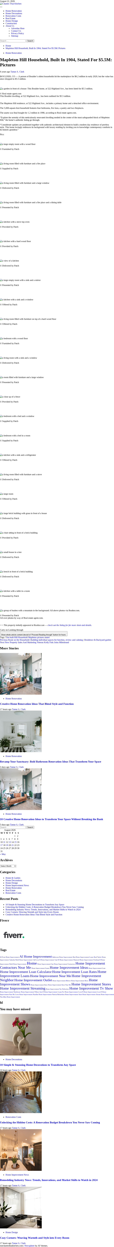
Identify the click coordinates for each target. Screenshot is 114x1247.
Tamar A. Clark (17, 72)
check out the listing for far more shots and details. (70, 625)
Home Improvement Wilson (30, 992)
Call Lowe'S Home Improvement (43, 960)
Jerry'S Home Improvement (48, 992)
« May (3, 854)
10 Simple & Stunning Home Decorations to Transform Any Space (35, 904)
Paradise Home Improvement (42, 994)
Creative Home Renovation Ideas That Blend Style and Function (37, 703)
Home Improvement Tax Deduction (57, 989)
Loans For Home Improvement (68, 992)
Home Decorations (14, 13)
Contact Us (16, 31)
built (12, 637)
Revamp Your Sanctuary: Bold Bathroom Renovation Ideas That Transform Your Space (50, 761)
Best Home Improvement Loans (83, 957)
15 (15, 842)
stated (46, 637)
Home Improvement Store (39, 985)
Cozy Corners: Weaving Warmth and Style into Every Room (32, 912)
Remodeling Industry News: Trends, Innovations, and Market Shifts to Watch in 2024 (43, 909)
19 (7, 845)
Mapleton (32, 637)
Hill (16, 637)
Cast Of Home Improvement (64, 960)
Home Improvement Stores (91, 984)
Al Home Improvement (35, 956)
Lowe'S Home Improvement (87, 992)
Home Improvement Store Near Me (59, 985)
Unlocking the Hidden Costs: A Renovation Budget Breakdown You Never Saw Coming (45, 907)
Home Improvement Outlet (33, 980)
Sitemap (14, 36)
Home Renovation (14, 11)
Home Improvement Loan (97, 968)
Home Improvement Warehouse (10, 992)
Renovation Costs (13, 16)
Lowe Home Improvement (23, 994)
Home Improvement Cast (45, 964)
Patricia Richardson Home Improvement (65, 994)
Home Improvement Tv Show (91, 988)
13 (10, 842)
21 (13, 845)
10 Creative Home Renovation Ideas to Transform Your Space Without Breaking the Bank (51, 819)
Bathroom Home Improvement (62, 957)
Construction (11, 23)
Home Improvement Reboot (62, 981)
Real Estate (10, 18)
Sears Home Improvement (87, 994)
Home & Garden (13, 878)
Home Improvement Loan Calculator (26, 972)
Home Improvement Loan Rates (74, 972)
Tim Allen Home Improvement (10, 997)
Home (32, 963)
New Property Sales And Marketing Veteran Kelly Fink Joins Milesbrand (34, 642)
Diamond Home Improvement (83, 960)
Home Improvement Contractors (64, 964)
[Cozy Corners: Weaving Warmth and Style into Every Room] (21, 1227)
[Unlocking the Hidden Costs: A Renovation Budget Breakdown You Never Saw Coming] (21, 1112)
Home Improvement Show (79, 981)
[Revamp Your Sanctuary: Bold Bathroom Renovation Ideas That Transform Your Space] (21, 751)
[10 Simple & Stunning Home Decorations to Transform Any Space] (21, 1055)
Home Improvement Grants (40, 968)
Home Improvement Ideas (69, 968)
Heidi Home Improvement (17, 964)
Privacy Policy (17, 33)
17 (1, 845)
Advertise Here (17, 28)
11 (4, 842)
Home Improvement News (17, 885)
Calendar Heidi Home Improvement (20, 960)
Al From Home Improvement (9, 957)
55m (7, 637)
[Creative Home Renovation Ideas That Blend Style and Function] (21, 694)
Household (23, 637)
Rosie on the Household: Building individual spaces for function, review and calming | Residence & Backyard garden (55, 640)
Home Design (12, 21)
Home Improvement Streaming (22, 988)
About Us (10, 26)
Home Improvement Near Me (50, 976)
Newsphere (29, 1246)
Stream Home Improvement (105, 994)
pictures (40, 637)
